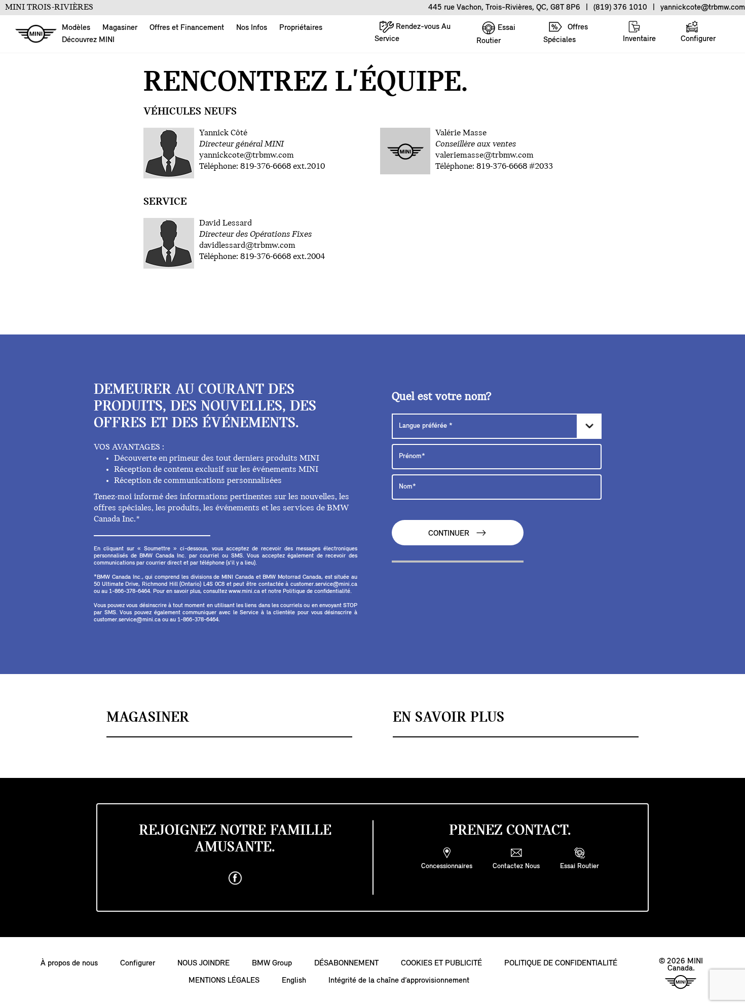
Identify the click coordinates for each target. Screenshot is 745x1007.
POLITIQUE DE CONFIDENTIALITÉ (560, 963)
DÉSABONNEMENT (346, 963)
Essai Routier (495, 34)
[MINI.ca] (31, 34)
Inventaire (639, 39)
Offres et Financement (187, 28)
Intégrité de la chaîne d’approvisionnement (398, 981)
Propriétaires (300, 28)
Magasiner (119, 28)
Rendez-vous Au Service (413, 33)
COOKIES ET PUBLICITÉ (441, 963)
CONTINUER (449, 534)
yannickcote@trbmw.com (246, 155)
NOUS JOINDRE (203, 963)
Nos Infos (251, 28)
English (294, 981)
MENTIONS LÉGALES (224, 981)
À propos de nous (69, 963)
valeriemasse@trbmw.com (484, 155)
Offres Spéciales (565, 33)
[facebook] (235, 878)
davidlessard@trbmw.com (247, 245)
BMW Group (272, 963)
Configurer (698, 39)
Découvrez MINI (88, 40)
